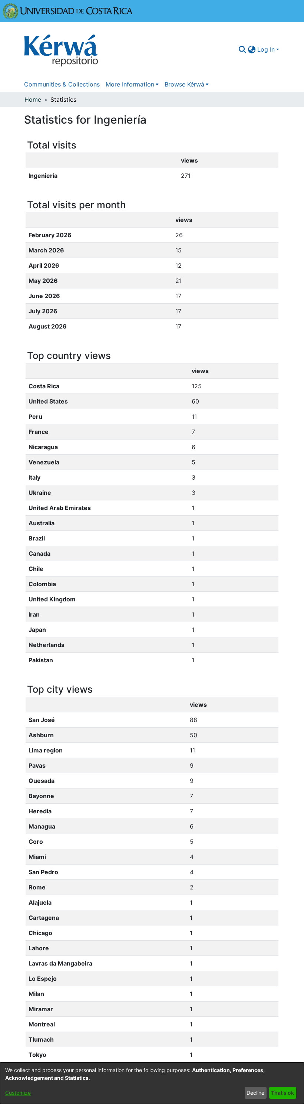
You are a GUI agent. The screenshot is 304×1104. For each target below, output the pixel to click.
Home (32, 99)
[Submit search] (242, 49)
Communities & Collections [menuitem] (62, 84)
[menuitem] (252, 49)
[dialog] (152, 1083)
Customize (18, 1093)
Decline (255, 1093)
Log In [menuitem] (266, 49)
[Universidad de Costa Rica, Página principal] (68, 10)
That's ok (282, 1093)
